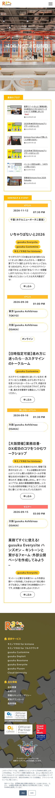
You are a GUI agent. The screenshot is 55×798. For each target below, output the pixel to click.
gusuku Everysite (18, 664)
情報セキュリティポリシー (19, 695)
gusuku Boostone (18, 660)
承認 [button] (23, 793)
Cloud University (17, 672)
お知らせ (12, 691)
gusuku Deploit (17, 656)
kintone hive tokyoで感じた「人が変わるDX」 (35, 138)
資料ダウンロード (16, 699)
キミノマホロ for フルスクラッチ (23, 648)
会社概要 (12, 687)
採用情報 (12, 703)
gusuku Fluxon (16, 668)
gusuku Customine (18, 652)
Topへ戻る (27, 82)
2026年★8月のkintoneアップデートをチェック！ (35, 124)
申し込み (27, 286)
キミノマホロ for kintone (21, 644)
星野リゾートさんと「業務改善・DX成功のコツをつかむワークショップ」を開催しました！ (36, 110)
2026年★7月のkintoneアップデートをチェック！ (35, 151)
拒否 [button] (32, 793)
